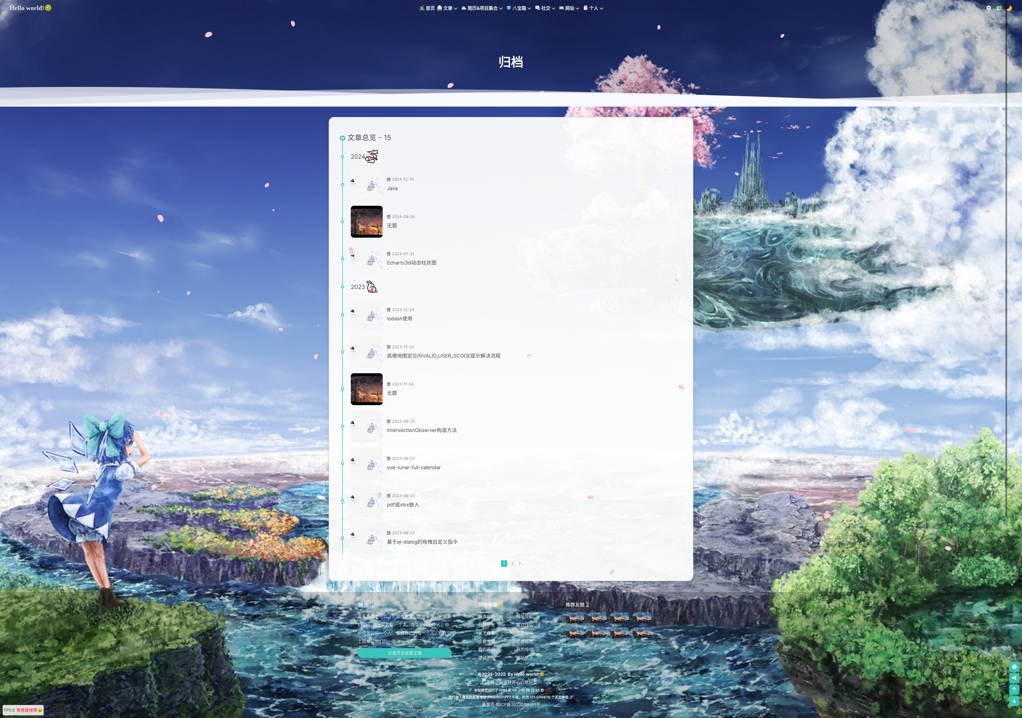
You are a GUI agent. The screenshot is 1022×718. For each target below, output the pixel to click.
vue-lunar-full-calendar (414, 467)
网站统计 (524, 657)
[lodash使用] (367, 315)
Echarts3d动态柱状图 (411, 263)
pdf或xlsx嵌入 (403, 504)
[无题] (367, 222)
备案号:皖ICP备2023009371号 (511, 704)
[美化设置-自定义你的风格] (997, 8)
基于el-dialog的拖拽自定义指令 (422, 542)
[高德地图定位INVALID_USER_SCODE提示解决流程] (367, 352)
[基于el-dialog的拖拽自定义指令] (367, 538)
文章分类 (486, 641)
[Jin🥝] (575, 619)
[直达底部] (1014, 701)
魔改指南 (486, 616)
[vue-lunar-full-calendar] (367, 464)
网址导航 (524, 616)
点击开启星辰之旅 (405, 653)
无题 (392, 225)
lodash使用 (400, 318)
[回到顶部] (1014, 690)
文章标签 (524, 641)
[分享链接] (1014, 678)
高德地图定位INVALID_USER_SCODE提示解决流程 (444, 356)
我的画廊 (486, 649)
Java (392, 188)
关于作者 (486, 633)
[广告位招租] (597, 619)
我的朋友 (486, 624)
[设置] (1014, 667)
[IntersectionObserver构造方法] (367, 426)
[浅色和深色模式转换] (1007, 8)
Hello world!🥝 (31, 8)
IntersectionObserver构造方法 (422, 430)
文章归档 (524, 633)
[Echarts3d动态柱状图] (367, 259)
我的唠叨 (524, 649)
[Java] (367, 184)
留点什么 (524, 624)
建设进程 (486, 657)
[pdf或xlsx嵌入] (367, 501)
